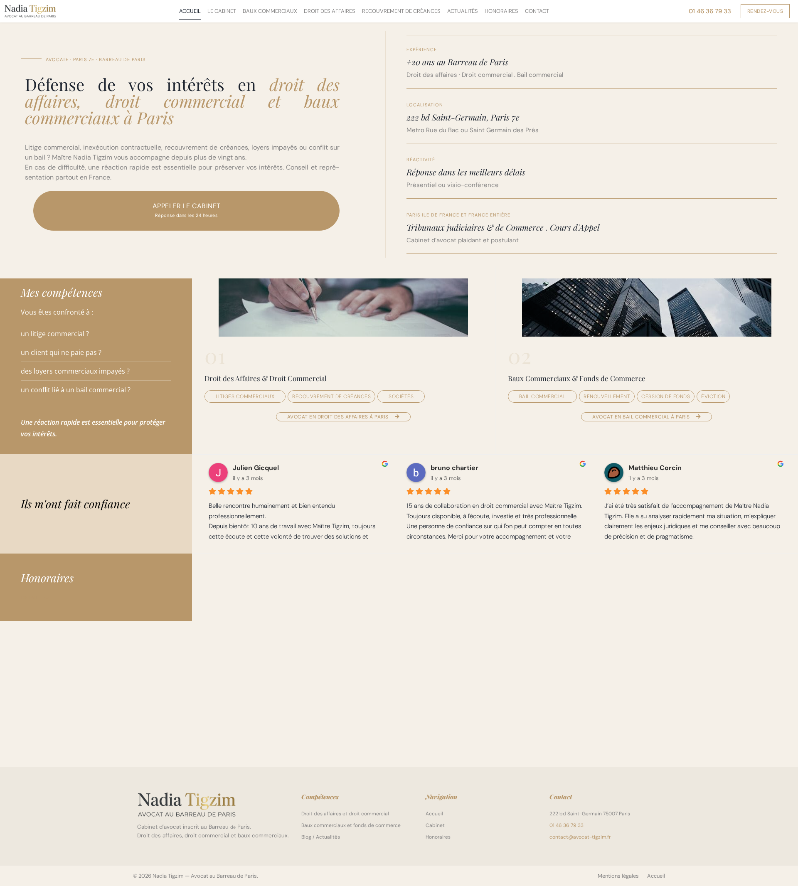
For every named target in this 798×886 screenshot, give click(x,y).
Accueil (190, 11)
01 (215, 355)
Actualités (462, 11)
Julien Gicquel (256, 467)
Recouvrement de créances (401, 11)
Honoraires (501, 11)
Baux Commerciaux (270, 11)
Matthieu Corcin (655, 467)
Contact (537, 11)
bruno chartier (454, 467)
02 (520, 355)
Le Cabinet (221, 11)
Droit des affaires (329, 11)
